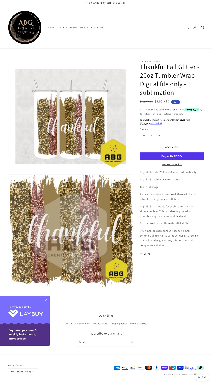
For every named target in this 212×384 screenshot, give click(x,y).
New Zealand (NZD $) (21, 371)
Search (68, 323)
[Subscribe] (132, 342)
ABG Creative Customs (178, 374)
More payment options (172, 164)
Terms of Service (138, 323)
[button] (187, 27)
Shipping (157, 114)
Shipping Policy (118, 323)
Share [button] (147, 253)
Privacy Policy (82, 323)
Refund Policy (100, 323)
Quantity (144, 129)
